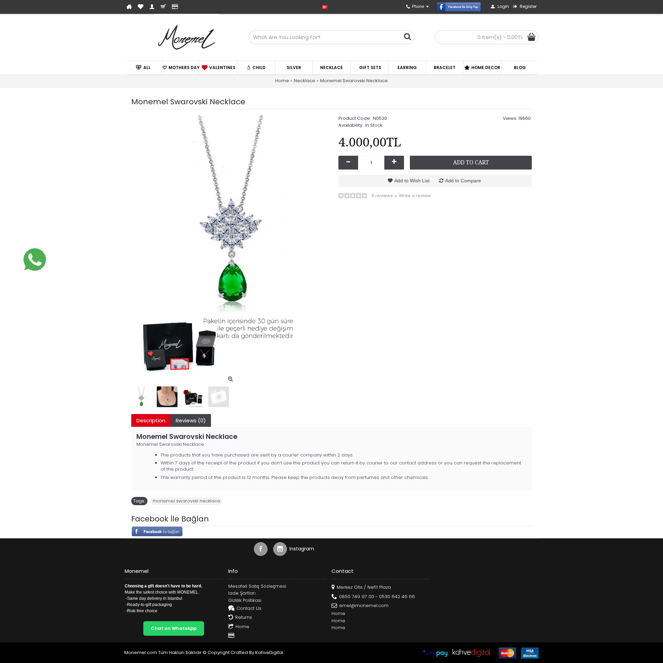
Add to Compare (463, 180)
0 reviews (382, 195)
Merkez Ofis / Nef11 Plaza (364, 587)
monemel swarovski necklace (186, 501)
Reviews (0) (191, 420)
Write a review (415, 195)
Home (242, 626)
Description (150, 420)
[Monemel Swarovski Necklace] (231, 215)
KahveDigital (269, 652)
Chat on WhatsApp (173, 628)
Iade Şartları (242, 593)
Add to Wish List (412, 180)
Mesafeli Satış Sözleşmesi (257, 586)
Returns (243, 617)
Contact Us (249, 608)
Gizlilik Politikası (244, 600)
